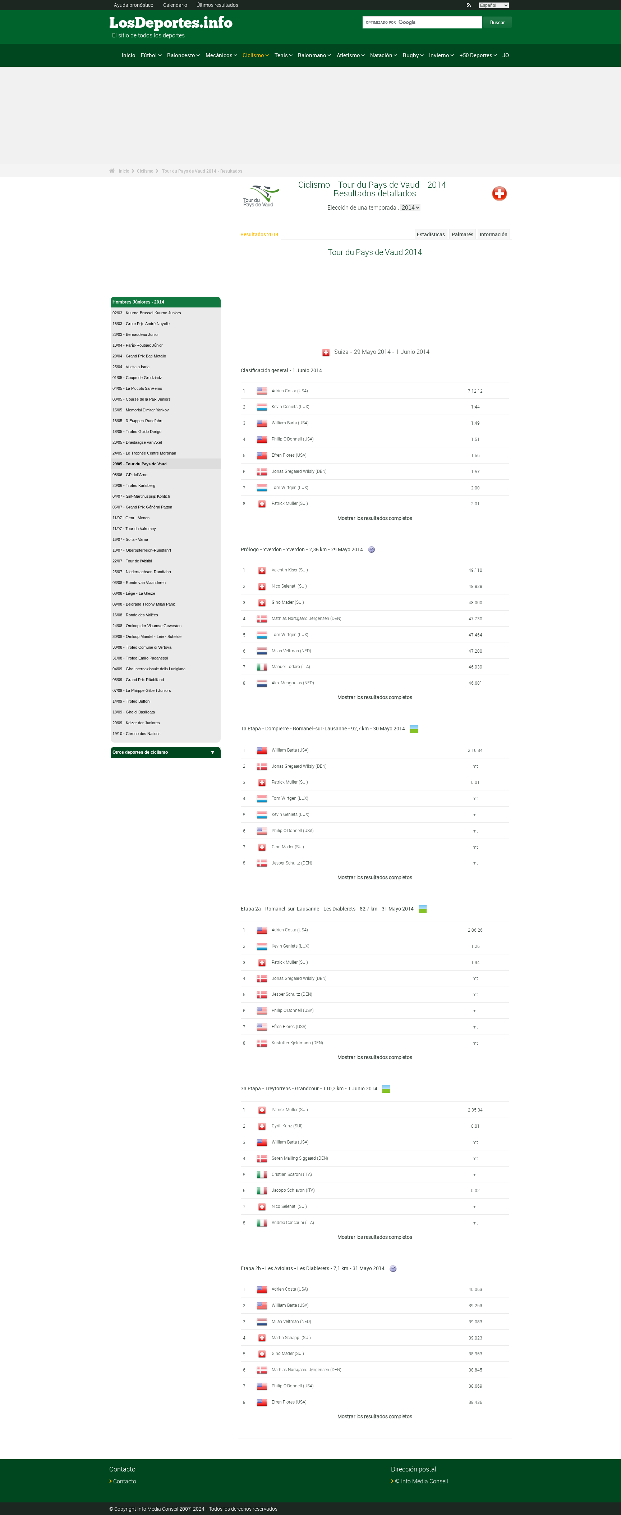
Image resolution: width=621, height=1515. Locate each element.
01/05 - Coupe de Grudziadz (137, 377)
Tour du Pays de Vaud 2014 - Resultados (202, 171)
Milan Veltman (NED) (291, 650)
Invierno (439, 55)
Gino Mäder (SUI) (288, 602)
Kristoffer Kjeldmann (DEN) (297, 1042)
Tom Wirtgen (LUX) (290, 487)
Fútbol (149, 55)
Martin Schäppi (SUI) (291, 1337)
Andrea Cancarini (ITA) (293, 1222)
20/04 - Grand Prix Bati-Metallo (139, 356)
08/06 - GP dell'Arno (129, 475)
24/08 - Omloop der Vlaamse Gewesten (146, 626)
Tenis (281, 55)
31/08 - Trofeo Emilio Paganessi (140, 658)
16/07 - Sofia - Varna (130, 539)
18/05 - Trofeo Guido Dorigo (136, 431)
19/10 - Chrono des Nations (136, 733)
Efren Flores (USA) (289, 455)
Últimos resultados (217, 4)
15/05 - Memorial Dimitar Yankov (140, 410)
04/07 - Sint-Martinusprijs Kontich (141, 496)
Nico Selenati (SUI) (289, 586)
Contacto (124, 1481)
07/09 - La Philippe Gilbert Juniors (141, 690)
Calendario (175, 4)
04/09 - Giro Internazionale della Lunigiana (148, 669)
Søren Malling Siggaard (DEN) (300, 1158)
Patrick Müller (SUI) (290, 503)
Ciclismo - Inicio (128, 286)
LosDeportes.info (136, 23)
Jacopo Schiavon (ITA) (293, 1190)
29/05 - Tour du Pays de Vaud (139, 464)
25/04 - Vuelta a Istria (131, 367)
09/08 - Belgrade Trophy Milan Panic (144, 604)
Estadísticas (431, 234)
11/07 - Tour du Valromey (134, 528)
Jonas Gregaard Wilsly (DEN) (299, 471)
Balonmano (312, 55)
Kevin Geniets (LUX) (290, 406)
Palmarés (462, 234)
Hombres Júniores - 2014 (138, 302)
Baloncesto (181, 55)
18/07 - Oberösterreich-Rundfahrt (141, 550)
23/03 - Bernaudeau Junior (135, 334)
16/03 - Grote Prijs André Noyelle (141, 323)
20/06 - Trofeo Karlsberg (133, 485)
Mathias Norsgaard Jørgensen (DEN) (306, 618)
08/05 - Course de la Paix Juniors (141, 399)
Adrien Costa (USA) (290, 390)
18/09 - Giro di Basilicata (133, 712)
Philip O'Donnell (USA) (293, 439)
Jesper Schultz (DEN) (292, 863)
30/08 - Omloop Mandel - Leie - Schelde (146, 636)
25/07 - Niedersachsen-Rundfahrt (141, 572)
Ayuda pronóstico (133, 4)
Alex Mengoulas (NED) (293, 682)
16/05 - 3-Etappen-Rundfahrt (137, 421)
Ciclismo (253, 55)
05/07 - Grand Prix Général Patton (142, 507)
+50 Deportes (476, 55)
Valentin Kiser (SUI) (290, 569)
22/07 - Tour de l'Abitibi (132, 561)
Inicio (128, 55)
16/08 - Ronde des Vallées (135, 615)
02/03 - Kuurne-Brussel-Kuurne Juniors (146, 313)
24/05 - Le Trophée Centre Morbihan (144, 453)
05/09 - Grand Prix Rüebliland (138, 679)
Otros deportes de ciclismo (140, 752)
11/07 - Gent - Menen (131, 518)
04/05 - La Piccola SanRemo (137, 388)
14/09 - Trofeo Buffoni (131, 701)
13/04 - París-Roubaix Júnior (137, 345)
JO (505, 55)
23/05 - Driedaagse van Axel (137, 442)
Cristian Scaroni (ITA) (292, 1174)
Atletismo (348, 55)
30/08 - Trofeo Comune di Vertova (141, 647)
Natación (381, 55)
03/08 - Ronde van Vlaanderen (139, 582)
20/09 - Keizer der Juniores (136, 723)
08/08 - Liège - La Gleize (133, 593)
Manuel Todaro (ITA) (291, 666)
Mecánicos (219, 55)
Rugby (411, 55)
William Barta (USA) (290, 422)
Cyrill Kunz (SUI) (287, 1125)
